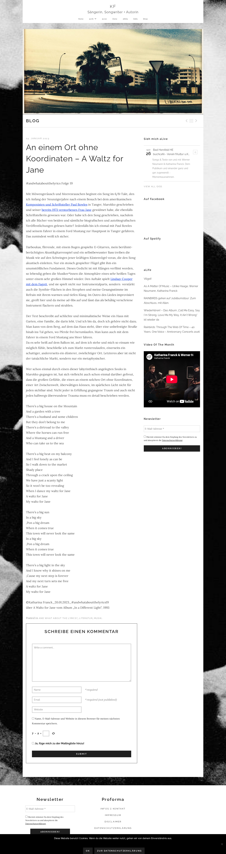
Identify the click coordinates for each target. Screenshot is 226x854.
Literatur (85, 618)
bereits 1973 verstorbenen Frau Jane (66, 210)
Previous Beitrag (186, 121)
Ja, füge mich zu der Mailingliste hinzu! (59, 743)
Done (115, 19)
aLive (104, 19)
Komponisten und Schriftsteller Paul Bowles (56, 204)
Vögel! (148, 278)
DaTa (135, 19)
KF (113, 6)
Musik (98, 618)
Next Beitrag (196, 121)
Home (81, 19)
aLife (94, 19)
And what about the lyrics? (58, 618)
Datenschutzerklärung (172, 440)
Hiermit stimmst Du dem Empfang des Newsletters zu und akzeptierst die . (170, 438)
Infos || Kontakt (113, 808)
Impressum (113, 815)
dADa (125, 19)
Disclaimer (113, 821)
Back (191, 121)
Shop (145, 19)
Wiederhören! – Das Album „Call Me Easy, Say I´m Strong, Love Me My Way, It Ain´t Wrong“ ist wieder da (172, 315)
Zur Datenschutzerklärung (119, 851)
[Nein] (222, 844)
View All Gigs (153, 186)
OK (88, 851)
